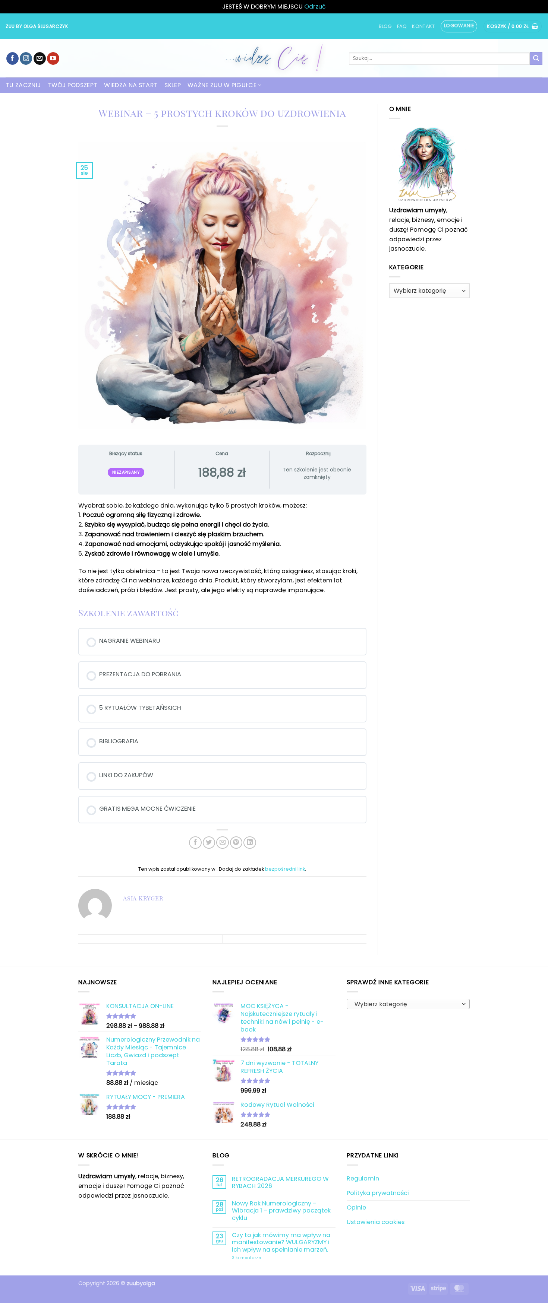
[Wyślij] (536, 58)
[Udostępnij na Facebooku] (195, 842)
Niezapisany (126, 472)
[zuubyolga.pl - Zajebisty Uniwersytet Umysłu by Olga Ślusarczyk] (274, 58)
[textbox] (406, 1004)
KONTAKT (423, 26)
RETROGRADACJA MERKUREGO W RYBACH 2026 (280, 1182)
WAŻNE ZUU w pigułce (222, 85)
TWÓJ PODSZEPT (72, 85)
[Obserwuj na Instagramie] (26, 58)
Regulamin (363, 1178)
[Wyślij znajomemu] (222, 842)
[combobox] (408, 1004)
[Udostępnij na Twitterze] (209, 842)
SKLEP (172, 85)
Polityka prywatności (378, 1193)
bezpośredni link (285, 869)
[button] (459, 26)
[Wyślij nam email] (40, 58)
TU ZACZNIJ (23, 85)
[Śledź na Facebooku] (12, 58)
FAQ (402, 26)
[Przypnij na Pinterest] (236, 842)
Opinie (356, 1207)
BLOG (385, 26)
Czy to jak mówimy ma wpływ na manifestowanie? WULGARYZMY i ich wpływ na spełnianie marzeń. (281, 1242)
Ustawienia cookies (375, 1222)
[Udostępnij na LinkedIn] (249, 842)
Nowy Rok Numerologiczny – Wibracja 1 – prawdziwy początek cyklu (281, 1210)
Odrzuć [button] (315, 6)
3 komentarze (265, 1258)
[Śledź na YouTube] (53, 58)
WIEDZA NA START (131, 85)
